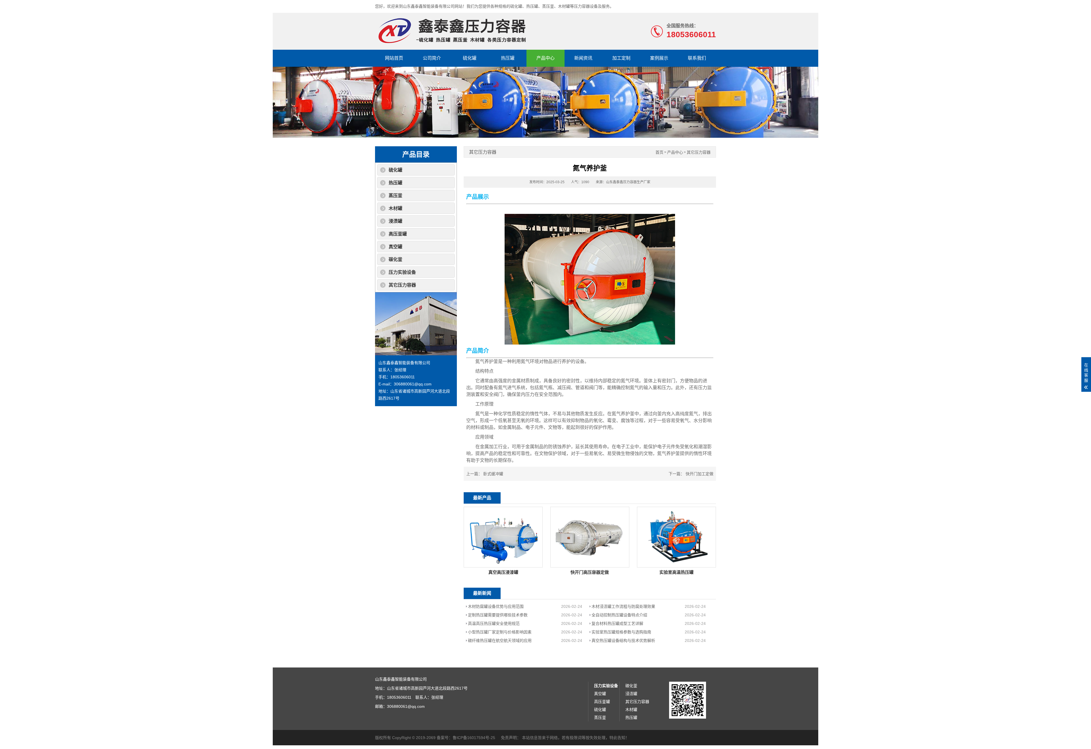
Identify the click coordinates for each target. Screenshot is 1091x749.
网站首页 (394, 58)
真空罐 (395, 246)
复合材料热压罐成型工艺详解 (617, 623)
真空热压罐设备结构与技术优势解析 (623, 640)
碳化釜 (395, 259)
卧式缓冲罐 (493, 473)
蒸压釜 (395, 195)
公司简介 (432, 58)
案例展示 (659, 58)
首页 (659, 152)
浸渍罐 (395, 221)
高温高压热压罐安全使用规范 (494, 623)
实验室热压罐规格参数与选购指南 (621, 632)
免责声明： (511, 737)
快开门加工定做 (699, 473)
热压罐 (508, 58)
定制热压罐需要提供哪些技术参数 (498, 615)
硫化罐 (469, 58)
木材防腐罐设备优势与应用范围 (496, 606)
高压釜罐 (398, 233)
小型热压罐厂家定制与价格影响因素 (500, 632)
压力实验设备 (402, 272)
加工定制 (621, 58)
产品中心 (545, 58)
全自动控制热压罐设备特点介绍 (619, 615)
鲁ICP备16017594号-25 (474, 737)
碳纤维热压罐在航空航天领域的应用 (500, 640)
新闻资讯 (583, 58)
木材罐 (395, 208)
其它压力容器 (402, 285)
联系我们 (697, 58)
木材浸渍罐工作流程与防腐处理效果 (623, 606)
